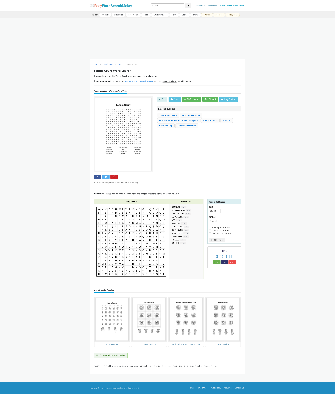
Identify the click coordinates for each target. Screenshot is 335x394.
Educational (133, 15)
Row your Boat (210, 120)
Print (176, 99)
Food (146, 15)
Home (191, 388)
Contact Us (239, 388)
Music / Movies (160, 15)
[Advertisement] (167, 38)
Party (174, 15)
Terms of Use (201, 388)
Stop (224, 262)
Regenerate (217, 239)
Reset (232, 262)
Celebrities (118, 15)
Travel (195, 15)
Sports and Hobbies (186, 125)
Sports (184, 15)
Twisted (207, 15)
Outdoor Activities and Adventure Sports (178, 120)
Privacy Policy (215, 388)
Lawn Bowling (165, 125)
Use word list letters (221, 233)
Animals (105, 15)
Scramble (212, 5)
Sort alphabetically (221, 227)
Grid (211, 207)
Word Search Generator (231, 5)
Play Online (229, 99)
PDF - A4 (211, 99)
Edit (163, 99)
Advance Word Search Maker (139, 81)
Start (216, 262)
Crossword (200, 5)
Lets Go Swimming (191, 115)
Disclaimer (228, 388)
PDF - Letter (193, 99)
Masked (219, 15)
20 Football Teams (168, 115)
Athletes (226, 120)
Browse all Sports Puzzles (112, 355)
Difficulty (213, 217)
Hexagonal (232, 15)
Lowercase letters (220, 230)
